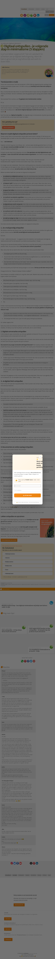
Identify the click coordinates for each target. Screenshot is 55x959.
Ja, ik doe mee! (27, 495)
